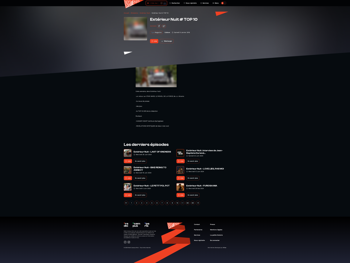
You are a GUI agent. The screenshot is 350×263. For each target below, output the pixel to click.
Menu (217, 3)
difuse (224, 247)
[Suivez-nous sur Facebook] (125, 242)
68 (188, 203)
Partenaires (198, 230)
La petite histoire (216, 235)
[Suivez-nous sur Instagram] (128, 242)
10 (177, 203)
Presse (212, 224)
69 (193, 203)
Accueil (126, 13)
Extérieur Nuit (145, 13)
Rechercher (176, 3)
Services (206, 3)
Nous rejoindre (191, 3)
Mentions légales (216, 230)
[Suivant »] (198, 203)
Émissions (134, 13)
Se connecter (215, 240)
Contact (197, 224)
